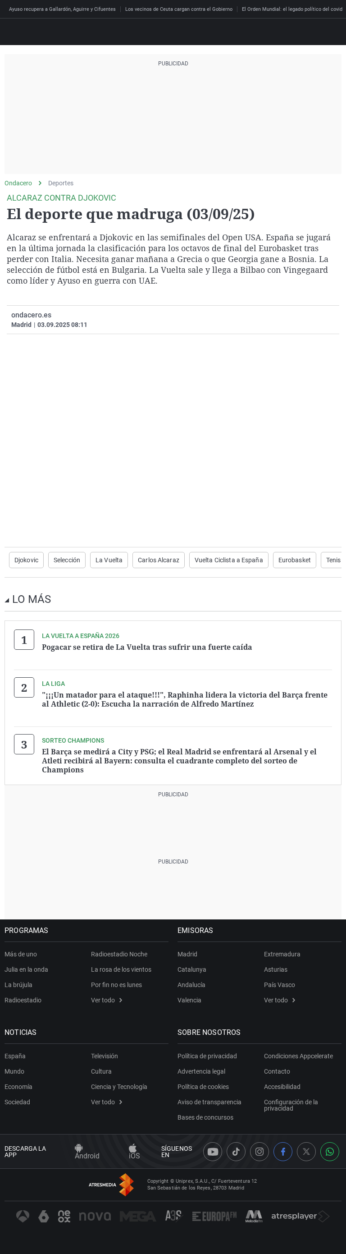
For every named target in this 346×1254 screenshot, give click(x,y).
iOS (134, 1156)
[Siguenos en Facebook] (282, 1151)
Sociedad (17, 1102)
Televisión (104, 1056)
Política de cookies (203, 1086)
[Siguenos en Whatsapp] (329, 1151)
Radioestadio (23, 1000)
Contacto (277, 1071)
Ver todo (103, 1000)
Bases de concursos (205, 1117)
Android (87, 1156)
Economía (18, 1086)
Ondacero (18, 183)
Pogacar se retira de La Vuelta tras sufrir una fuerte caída (147, 647)
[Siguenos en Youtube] (212, 1151)
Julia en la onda (26, 969)
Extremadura (282, 954)
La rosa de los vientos (121, 969)
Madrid (187, 954)
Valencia (189, 1000)
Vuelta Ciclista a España (229, 560)
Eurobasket (294, 560)
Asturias (275, 969)
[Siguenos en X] (306, 1151)
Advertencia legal (201, 1071)
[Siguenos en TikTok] (236, 1151)
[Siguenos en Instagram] (259, 1151)
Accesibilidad (282, 1086)
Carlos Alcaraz (158, 560)
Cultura (101, 1071)
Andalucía (191, 984)
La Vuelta (109, 560)
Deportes (60, 183)
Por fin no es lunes (116, 984)
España (15, 1056)
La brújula (18, 984)
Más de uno (21, 954)
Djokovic (26, 560)
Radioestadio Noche (119, 954)
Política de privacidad (207, 1056)
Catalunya (192, 969)
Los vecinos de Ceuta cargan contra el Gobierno (178, 9)
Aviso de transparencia (209, 1102)
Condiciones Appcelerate (298, 1056)
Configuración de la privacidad (291, 1105)
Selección (67, 560)
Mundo (14, 1071)
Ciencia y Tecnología (119, 1086)
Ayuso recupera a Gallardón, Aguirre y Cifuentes (62, 9)
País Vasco (279, 984)
